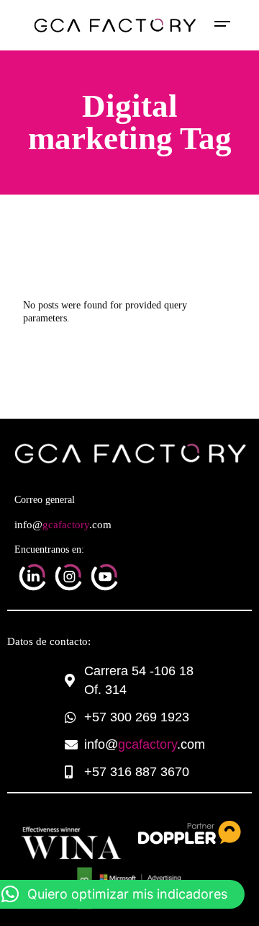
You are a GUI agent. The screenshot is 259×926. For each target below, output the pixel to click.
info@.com (63, 524)
